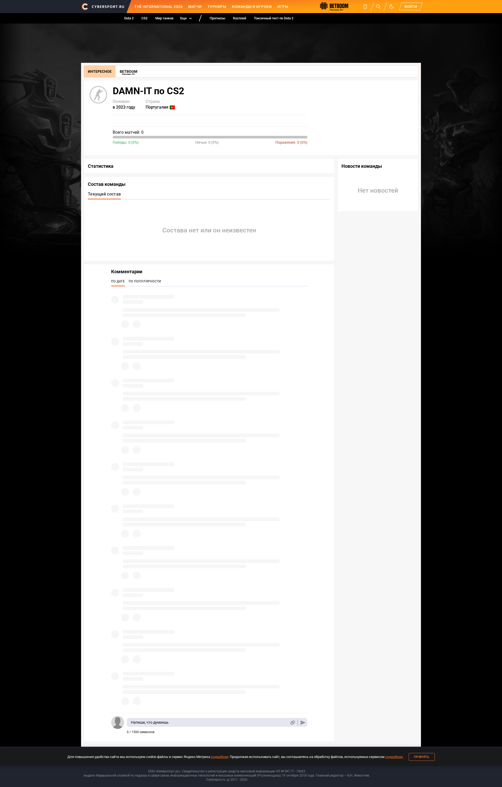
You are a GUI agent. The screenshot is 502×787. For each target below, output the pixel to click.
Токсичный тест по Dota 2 (273, 18)
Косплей (239, 18)
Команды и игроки (252, 6)
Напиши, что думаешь (150, 722)
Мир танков (164, 18)
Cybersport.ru (215, 780)
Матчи (195, 6)
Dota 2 (129, 18)
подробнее (219, 757)
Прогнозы (217, 18)
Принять (422, 757)
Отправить (303, 722)
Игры (282, 6)
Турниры (217, 6)
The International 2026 (158, 6)
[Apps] (365, 6)
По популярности (145, 281)
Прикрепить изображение (292, 722)
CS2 (144, 18)
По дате (118, 281)
